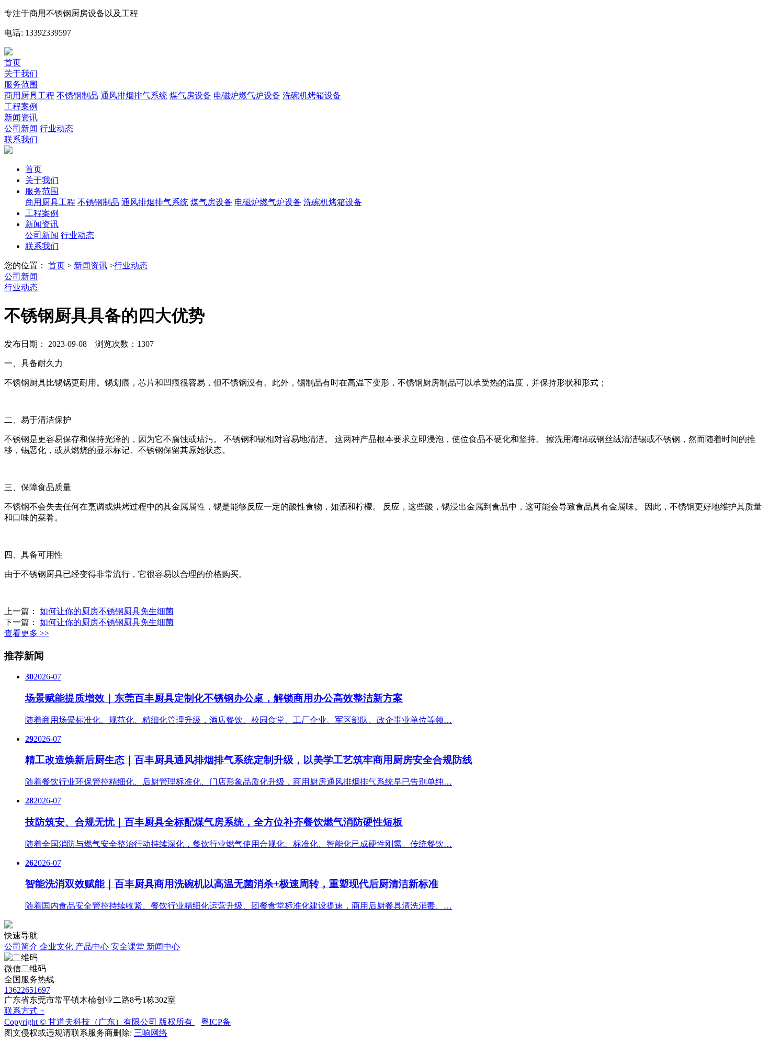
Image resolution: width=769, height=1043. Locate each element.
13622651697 (27, 989)
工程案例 (21, 106)
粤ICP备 (216, 1021)
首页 (12, 62)
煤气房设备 (190, 95)
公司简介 (22, 946)
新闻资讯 (21, 117)
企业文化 (57, 946)
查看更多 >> (26, 633)
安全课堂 (128, 946)
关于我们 (21, 73)
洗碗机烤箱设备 (311, 95)
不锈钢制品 (77, 95)
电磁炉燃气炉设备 (246, 95)
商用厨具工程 (29, 95)
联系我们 (21, 139)
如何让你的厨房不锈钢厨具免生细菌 (107, 611)
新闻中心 (163, 946)
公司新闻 (21, 128)
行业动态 (56, 128)
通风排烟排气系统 (133, 95)
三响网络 (150, 1032)
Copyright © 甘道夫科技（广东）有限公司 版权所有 (99, 1021)
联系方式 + (24, 1010)
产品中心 (93, 946)
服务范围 (21, 84)
